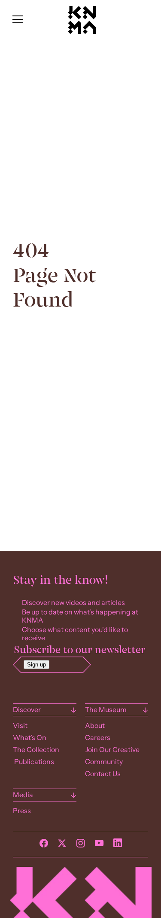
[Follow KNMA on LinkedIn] (117, 845)
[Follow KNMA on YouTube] (99, 845)
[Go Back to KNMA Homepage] (81, 32)
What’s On (29, 737)
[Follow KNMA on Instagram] (80, 845)
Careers (97, 737)
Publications (33, 761)
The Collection (36, 749)
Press (22, 810)
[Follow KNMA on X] (62, 845)
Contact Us (103, 773)
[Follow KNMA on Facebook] (43, 845)
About (95, 725)
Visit (20, 725)
